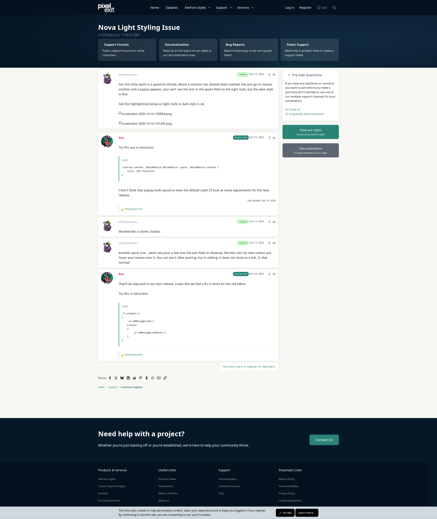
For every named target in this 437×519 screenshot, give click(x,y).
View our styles (311, 132)
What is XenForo (168, 493)
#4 (274, 243)
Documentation (310, 150)
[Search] (334, 8)
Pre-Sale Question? (109, 500)
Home (154, 7)
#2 (274, 137)
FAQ (221, 493)
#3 (274, 221)
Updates (172, 7)
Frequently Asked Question (306, 114)
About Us (163, 500)
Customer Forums (229, 486)
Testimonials (165, 486)
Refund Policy (287, 479)
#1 (274, 74)
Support (221, 7)
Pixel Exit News (167, 479)
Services (243, 7)
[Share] (269, 74)
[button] (210, 8)
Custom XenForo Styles (111, 486)
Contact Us (324, 439)
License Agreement (290, 500)
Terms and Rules (288, 486)
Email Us (294, 110)
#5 (274, 274)
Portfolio (103, 493)
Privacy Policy (287, 493)
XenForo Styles (195, 7)
